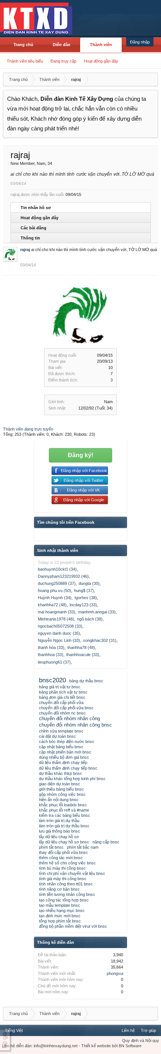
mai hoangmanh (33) (56, 612)
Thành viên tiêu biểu (25, 61)
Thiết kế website (96, 1046)
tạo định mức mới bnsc (59, 915)
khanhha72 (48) (52, 604)
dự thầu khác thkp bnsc (60, 773)
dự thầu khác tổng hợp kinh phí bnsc (72, 778)
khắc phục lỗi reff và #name (64, 810)
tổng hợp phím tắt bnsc (60, 921)
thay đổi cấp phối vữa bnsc (63, 852)
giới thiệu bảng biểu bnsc (61, 789)
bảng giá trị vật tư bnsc (59, 687)
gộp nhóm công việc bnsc (62, 794)
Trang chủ (23, 44)
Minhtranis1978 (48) (56, 619)
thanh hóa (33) (51, 647)
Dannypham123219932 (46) (63, 576)
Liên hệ (128, 1030)
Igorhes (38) (86, 597)
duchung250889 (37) (57, 583)
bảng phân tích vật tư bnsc (63, 692)
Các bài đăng (33, 228)
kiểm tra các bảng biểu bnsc (64, 815)
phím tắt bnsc (51, 847)
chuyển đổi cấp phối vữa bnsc (66, 708)
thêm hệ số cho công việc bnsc (67, 863)
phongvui (115, 973)
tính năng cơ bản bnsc (59, 889)
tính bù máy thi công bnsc (62, 868)
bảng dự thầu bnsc (86, 681)
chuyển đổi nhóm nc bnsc (62, 713)
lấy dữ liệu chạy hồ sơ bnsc (64, 842)
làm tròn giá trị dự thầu (59, 820)
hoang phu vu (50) (54, 590)
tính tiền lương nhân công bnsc (67, 894)
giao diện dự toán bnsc (59, 784)
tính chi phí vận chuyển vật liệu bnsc (72, 873)
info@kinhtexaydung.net (56, 1046)
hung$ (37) (84, 590)
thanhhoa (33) (50, 654)
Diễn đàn (61, 44)
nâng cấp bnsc (105, 842)
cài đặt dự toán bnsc (57, 736)
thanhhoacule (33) (82, 654)
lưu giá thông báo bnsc (59, 831)
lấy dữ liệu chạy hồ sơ (59, 836)
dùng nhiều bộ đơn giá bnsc (64, 757)
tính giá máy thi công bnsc (62, 878)
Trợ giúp (148, 1030)
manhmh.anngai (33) (97, 612)
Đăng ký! (80, 455)
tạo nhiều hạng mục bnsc (62, 910)
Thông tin (30, 238)
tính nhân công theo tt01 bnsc (66, 884)
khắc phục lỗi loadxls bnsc (63, 805)
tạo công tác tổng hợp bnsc (64, 900)
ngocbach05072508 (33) (60, 626)
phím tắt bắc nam (82, 847)
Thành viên (101, 44)
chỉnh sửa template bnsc (61, 731)
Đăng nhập (140, 42)
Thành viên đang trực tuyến (28, 429)
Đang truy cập (63, 61)
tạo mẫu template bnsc (59, 905)
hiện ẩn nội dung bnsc (59, 799)
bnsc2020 (52, 680)
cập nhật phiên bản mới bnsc (65, 752)
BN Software (130, 1046)
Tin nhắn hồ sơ (36, 207)
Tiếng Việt (14, 1030)
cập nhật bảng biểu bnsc (61, 747)
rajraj (25, 249)
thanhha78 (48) (81, 647)
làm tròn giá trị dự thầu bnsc (64, 826)
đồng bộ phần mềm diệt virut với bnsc (73, 926)
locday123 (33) (83, 604)
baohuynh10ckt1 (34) (57, 569)
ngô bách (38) (90, 619)
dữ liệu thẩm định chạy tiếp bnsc (68, 768)
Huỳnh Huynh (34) (55, 597)
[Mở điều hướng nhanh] (151, 79)
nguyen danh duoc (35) (59, 633)
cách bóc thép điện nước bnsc (66, 741)
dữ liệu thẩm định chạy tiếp (63, 762)
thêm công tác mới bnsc (61, 857)
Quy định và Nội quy (140, 1040)
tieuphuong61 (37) (54, 662)
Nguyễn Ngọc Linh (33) (59, 640)
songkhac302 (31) (99, 640)
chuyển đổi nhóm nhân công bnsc (75, 725)
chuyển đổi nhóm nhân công (69, 718)
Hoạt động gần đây (101, 61)
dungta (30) (89, 583)
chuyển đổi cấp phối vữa (61, 702)
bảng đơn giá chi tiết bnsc (62, 697)
